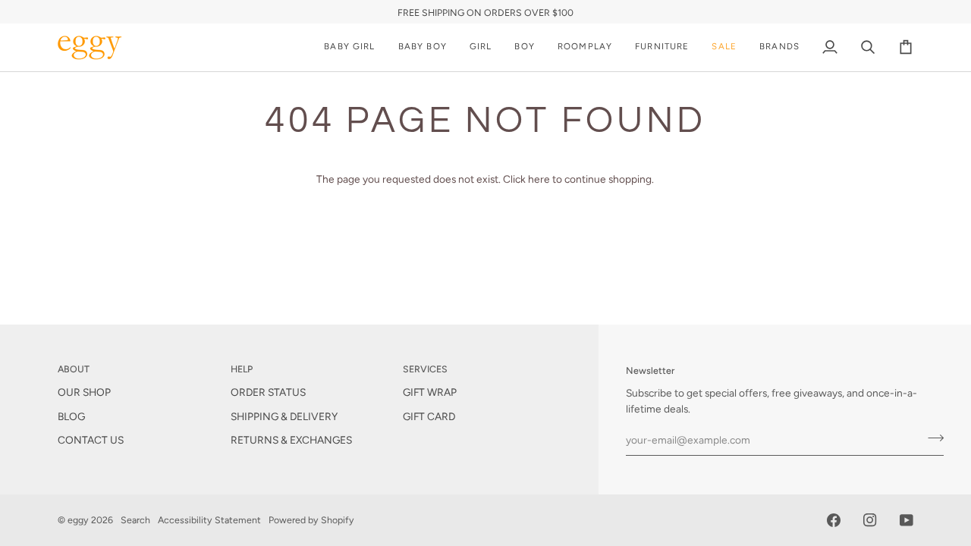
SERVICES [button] (425, 369)
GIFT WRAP (430, 392)
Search (135, 520)
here (539, 179)
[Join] (931, 438)
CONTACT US (91, 440)
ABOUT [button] (74, 369)
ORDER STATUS (268, 392)
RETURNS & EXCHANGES (291, 440)
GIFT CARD (429, 416)
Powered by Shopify (311, 520)
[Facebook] (834, 520)
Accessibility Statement (209, 520)
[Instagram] (870, 520)
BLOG (71, 416)
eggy (78, 520)
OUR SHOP (84, 392)
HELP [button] (242, 369)
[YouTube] (906, 520)
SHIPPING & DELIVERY (284, 416)
